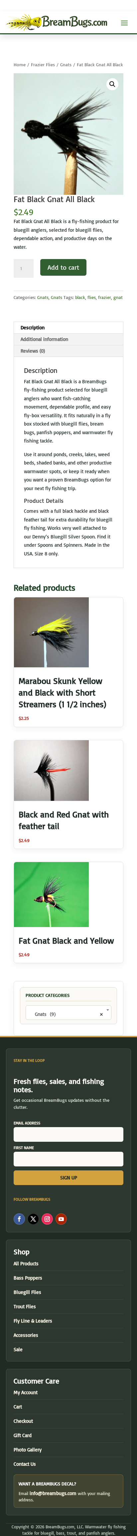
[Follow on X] (33, 1219)
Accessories (26, 1335)
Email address (27, 1122)
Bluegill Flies (27, 1292)
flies (91, 297)
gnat (118, 297)
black (80, 297)
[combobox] (68, 1012)
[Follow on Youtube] (61, 1219)
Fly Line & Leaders (33, 1321)
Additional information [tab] (44, 339)
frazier (104, 297)
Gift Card (23, 1435)
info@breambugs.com (53, 1493)
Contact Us (25, 1464)
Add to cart (63, 267)
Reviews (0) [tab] (33, 351)
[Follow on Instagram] (47, 1219)
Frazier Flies (43, 64)
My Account (26, 1392)
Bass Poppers (28, 1278)
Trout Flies (25, 1306)
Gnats (65, 64)
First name (24, 1147)
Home (20, 64)
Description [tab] (33, 327)
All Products (26, 1263)
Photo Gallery (28, 1449)
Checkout (23, 1421)
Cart (18, 1406)
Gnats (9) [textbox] (66, 1014)
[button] (112, 84)
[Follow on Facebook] (19, 1219)
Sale (18, 1349)
